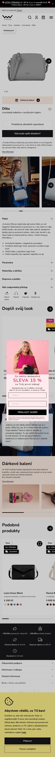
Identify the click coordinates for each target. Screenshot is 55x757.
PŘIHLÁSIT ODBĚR (28, 412)
